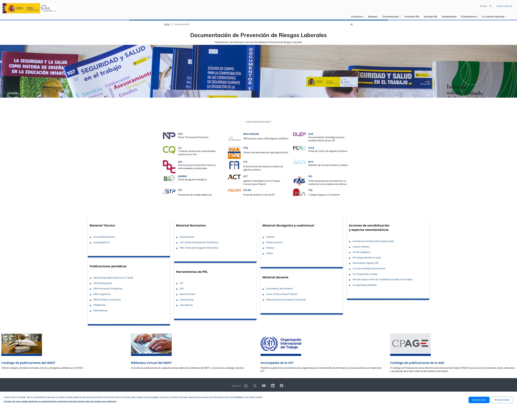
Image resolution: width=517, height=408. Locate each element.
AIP (181, 283)
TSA (310, 190)
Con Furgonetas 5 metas (365, 274)
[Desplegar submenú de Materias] (378, 17)
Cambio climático (361, 246)
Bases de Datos (187, 294)
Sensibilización (449, 17)
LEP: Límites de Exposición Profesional (199, 242)
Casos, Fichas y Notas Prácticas (281, 294)
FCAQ (311, 147)
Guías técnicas (187, 236)
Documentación (390, 17)
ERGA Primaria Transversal (107, 299)
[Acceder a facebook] (281, 387)
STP (180, 190)
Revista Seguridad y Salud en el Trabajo (113, 277)
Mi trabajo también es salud (367, 257)
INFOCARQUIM (251, 133)
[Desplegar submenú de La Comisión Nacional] (505, 17)
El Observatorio (468, 17)
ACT (245, 176)
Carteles (270, 236)
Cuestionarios (187, 299)
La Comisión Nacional (493, 17)
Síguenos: (237, 385)
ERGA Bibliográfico (102, 283)
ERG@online (99, 305)
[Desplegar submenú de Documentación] (400, 17)
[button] (351, 24)
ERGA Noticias (100, 310)
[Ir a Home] (30, 8)
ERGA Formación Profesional (107, 288)
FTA (245, 161)
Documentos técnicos (104, 236)
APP (182, 288)
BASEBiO (182, 176)
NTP (180, 133)
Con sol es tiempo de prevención (369, 268)
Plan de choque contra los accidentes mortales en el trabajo (383, 279)
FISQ (245, 147)
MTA (310, 161)
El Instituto (357, 17)
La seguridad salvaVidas (365, 284)
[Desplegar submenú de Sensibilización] (457, 17)
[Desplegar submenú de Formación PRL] (420, 17)
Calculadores (186, 305)
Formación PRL (412, 17)
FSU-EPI (247, 190)
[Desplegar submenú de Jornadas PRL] (438, 17)
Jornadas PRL (430, 17)
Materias (372, 17)
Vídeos (269, 253)
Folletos (270, 247)
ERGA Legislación (102, 294)
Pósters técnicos (274, 242)
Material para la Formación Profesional (286, 299)
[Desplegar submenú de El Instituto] (364, 17)
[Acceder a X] (255, 387)
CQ (179, 147)
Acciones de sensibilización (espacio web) (373, 241)
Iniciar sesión (503, 6)
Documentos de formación (279, 288)
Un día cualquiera (361, 252)
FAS (310, 176)
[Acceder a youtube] (264, 387)
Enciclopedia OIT (101, 242)
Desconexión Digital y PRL (366, 262)
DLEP (310, 133)
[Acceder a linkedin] (272, 387)
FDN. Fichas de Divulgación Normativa (199, 247)
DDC (180, 161)
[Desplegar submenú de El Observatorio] (477, 17)
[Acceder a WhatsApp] (246, 387)
